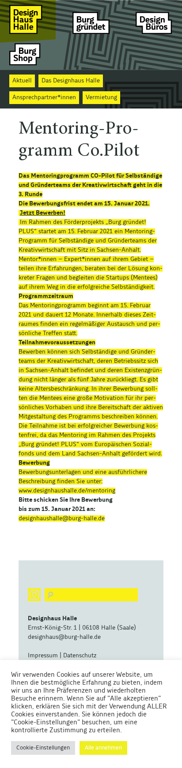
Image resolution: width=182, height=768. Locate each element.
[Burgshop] (28, 54)
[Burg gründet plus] (91, 19)
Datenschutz (79, 655)
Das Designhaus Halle (71, 81)
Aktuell (22, 81)
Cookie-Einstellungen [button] (43, 748)
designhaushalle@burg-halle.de (62, 518)
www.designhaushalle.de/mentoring (67, 491)
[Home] (28, 19)
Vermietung (101, 97)
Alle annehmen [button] (103, 748)
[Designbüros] (154, 19)
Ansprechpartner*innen (44, 97)
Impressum (43, 655)
